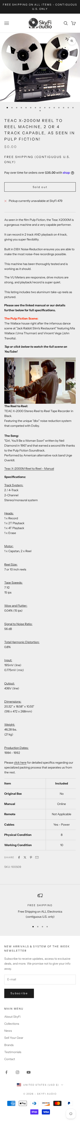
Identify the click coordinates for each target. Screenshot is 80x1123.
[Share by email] (37, 857)
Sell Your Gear (13, 1038)
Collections (11, 1024)
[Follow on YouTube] (28, 1072)
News (8, 1031)
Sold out (40, 187)
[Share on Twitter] (25, 857)
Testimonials (12, 1052)
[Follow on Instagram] (17, 1072)
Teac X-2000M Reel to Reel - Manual (29, 468)
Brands (9, 1045)
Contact (9, 1059)
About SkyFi (12, 1017)
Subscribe (19, 993)
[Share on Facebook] (19, 857)
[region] (40, 906)
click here (20, 762)
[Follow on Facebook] (6, 1072)
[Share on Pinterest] (31, 857)
